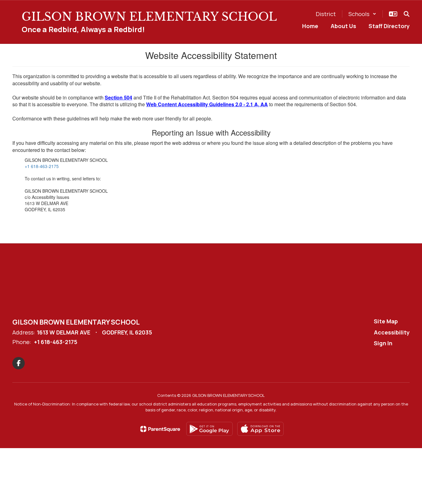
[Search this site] (406, 14)
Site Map (386, 321)
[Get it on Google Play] (209, 429)
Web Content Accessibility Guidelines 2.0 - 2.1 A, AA (207, 104)
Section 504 (118, 97)
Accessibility (392, 332)
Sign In (383, 343)
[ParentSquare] (160, 429)
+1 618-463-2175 (42, 166)
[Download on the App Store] (260, 429)
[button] (362, 14)
